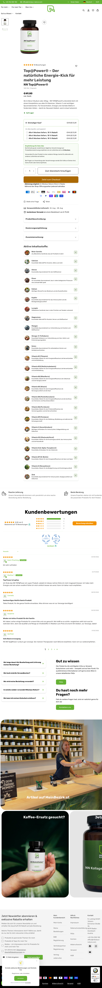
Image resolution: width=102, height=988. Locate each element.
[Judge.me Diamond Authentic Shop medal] (46, 539)
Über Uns (28, 7)
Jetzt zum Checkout (51, 179)
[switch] (95, 980)
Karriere (73, 939)
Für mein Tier (16, 7)
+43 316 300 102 (94, 937)
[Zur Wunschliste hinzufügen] (44, 22)
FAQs (61, 682)
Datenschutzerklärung (78, 928)
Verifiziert (50, 546)
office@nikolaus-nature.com (94, 941)
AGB (72, 955)
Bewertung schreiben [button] (84, 523)
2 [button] (48, 649)
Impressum (74, 923)
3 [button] (51, 649)
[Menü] (99, 968)
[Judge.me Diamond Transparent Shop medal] (56, 539)
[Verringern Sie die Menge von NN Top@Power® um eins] (26, 171)
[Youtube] (90, 952)
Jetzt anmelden (33, 957)
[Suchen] (83, 10)
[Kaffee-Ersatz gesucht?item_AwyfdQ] (35, 854)
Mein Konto (57, 923)
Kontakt (18, 13)
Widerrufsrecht (76, 944)
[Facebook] (90, 946)
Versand (73, 950)
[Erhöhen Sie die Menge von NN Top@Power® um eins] (34, 171)
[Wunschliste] (93, 10)
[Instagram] (96, 946)
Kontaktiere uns (65, 707)
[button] (97, 10)
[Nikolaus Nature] (51, 10)
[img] (8, 557)
